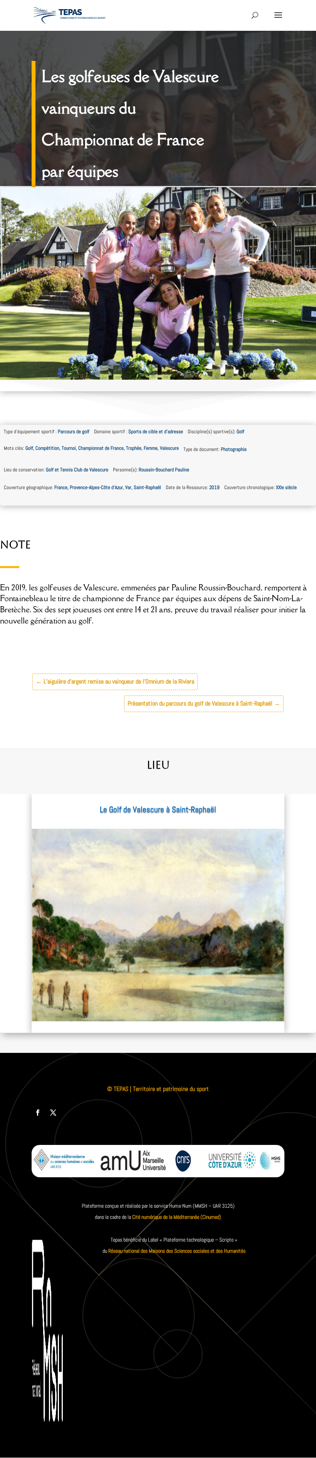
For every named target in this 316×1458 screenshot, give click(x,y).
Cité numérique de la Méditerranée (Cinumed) (176, 1216)
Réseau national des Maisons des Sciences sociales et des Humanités (176, 1250)
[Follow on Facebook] (38, 1112)
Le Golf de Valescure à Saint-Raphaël (158, 809)
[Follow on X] (53, 1112)
